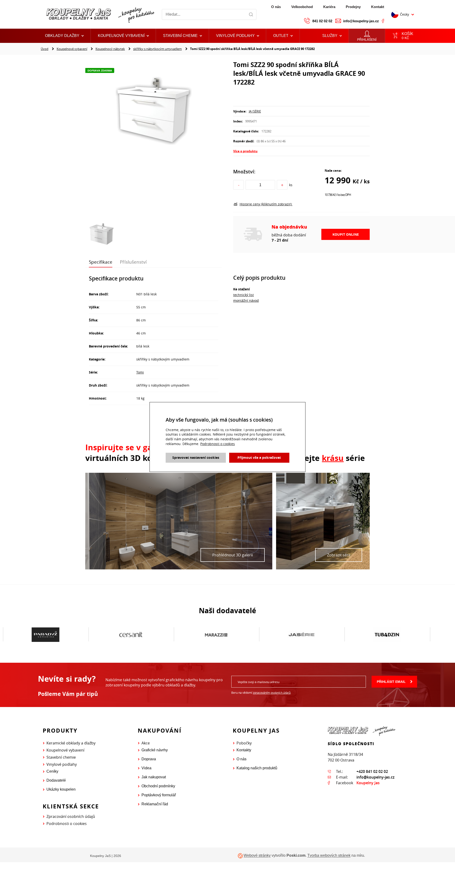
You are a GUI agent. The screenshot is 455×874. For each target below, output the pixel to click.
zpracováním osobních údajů (272, 692)
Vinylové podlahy (61, 764)
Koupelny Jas (368, 782)
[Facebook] (383, 21)
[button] (283, 36)
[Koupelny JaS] (99, 14)
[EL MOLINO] (387, 634)
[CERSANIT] (45, 634)
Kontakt (377, 7)
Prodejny (353, 7)
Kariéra (329, 7)
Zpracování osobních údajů (70, 816)
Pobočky (244, 743)
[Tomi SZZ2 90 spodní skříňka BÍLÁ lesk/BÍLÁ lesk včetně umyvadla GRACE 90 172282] (153, 110)
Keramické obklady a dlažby (71, 743)
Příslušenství (133, 262)
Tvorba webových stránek (328, 856)
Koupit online (345, 234)
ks (290, 185)
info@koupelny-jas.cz (361, 21)
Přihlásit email (391, 682)
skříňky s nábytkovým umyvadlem (157, 49)
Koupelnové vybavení (72, 49)
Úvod (44, 49)
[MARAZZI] (131, 634)
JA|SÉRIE (255, 111)
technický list (243, 295)
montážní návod (246, 300)
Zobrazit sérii (338, 555)
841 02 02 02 (322, 21)
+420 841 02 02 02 (372, 771)
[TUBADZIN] (302, 634)
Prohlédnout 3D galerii (232, 555)
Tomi (140, 372)
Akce (145, 743)
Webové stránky (257, 856)
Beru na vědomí (261, 692)
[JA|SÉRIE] (216, 634)
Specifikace (100, 262)
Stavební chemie (61, 757)
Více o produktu (245, 151)
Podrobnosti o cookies (66, 823)
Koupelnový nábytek (110, 49)
